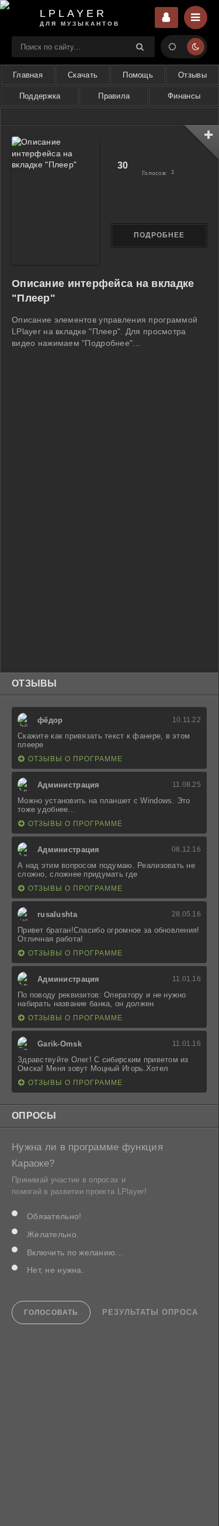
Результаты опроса (150, 1312)
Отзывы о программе (75, 759)
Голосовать (51, 1312)
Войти (166, 17)
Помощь (138, 75)
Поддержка (40, 96)
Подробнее (159, 235)
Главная (28, 75)
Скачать (83, 75)
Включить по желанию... (75, 1252)
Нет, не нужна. (55, 1270)
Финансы (184, 96)
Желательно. (53, 1234)
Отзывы (192, 75)
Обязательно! (54, 1216)
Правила (114, 96)
